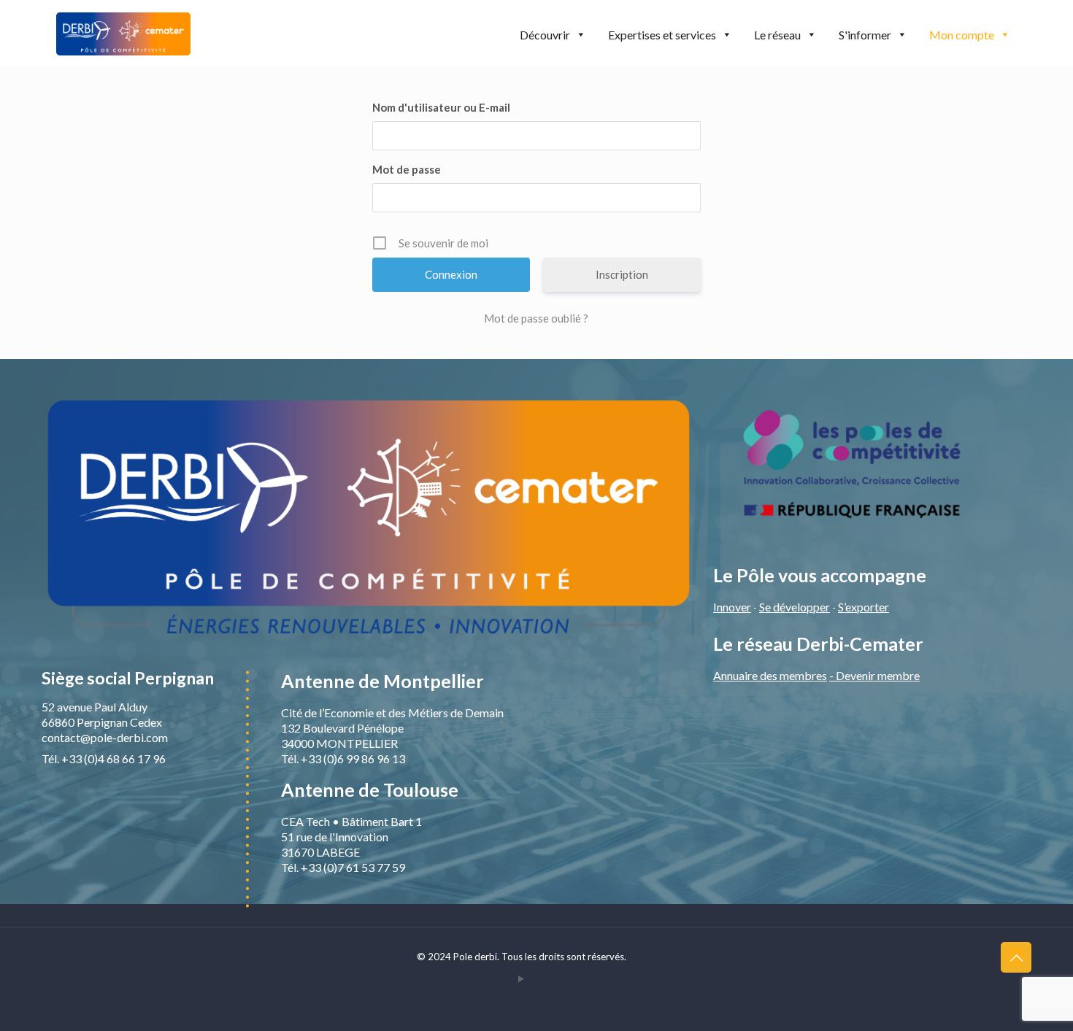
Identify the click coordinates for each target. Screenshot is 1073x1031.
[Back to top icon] (1016, 957)
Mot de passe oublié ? (536, 318)
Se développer (794, 607)
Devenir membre (878, 675)
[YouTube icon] (521, 978)
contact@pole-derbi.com (105, 737)
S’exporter (863, 607)
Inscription (622, 274)
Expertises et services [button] (662, 35)
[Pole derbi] (123, 33)
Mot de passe (406, 169)
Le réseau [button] (777, 35)
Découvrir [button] (545, 35)
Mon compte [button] (961, 35)
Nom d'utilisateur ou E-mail (441, 107)
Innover (732, 607)
